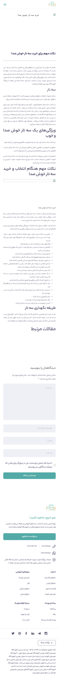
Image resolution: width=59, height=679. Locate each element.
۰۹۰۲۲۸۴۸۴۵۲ (46, 553)
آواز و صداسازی (51, 588)
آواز (28, 583)
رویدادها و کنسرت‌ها (48, 620)
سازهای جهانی (24, 588)
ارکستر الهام (25, 614)
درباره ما (27, 609)
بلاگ (54, 614)
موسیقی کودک (50, 594)
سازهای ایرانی (51, 583)
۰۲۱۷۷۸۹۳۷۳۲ (32, 546)
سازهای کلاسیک (50, 577)
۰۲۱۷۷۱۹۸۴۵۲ (46, 546)
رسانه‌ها (53, 609)
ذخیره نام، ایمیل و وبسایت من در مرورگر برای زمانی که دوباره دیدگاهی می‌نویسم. (28, 465)
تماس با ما (26, 620)
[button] (47, 643)
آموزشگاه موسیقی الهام (47, 84)
